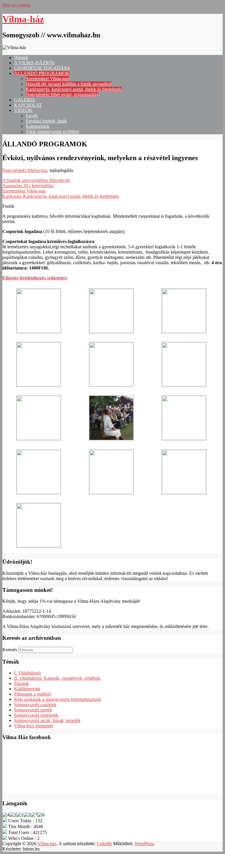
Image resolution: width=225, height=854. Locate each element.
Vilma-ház (23, 19)
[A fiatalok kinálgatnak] (184, 384)
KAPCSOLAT (28, 105)
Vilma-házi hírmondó (33, 725)
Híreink (21, 57)
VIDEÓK (23, 110)
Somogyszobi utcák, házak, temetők (47, 720)
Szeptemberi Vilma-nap (47, 78)
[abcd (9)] (38, 545)
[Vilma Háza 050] (184, 438)
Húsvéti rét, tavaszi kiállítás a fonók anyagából (69, 83)
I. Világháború (27, 672)
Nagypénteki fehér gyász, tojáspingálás (62, 94)
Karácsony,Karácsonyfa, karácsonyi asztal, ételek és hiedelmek (60, 196)
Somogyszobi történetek (36, 715)
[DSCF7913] (38, 331)
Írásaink (21, 683)
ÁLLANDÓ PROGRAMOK (41, 73)
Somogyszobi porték (33, 709)
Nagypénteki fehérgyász (24, 170)
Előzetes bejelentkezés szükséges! (34, 277)
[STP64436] (38, 384)
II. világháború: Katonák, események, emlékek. (57, 678)
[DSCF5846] (111, 331)
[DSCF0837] (111, 438)
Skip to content (16, 4)
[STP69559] (38, 492)
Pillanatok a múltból (32, 693)
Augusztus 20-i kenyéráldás (28, 185)
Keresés (9, 649)
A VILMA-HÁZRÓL (34, 62)
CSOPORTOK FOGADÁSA (42, 68)
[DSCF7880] (184, 331)
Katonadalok (38, 126)
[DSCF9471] (184, 492)
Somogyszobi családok (35, 704)
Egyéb (32, 115)
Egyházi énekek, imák (46, 120)
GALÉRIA (24, 99)
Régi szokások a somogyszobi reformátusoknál (57, 699)
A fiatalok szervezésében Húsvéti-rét (36, 180)
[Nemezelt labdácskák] (111, 492)
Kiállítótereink (27, 688)
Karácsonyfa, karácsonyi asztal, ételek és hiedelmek (73, 89)
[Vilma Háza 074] (38, 438)
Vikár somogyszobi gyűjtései (52, 131)
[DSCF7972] (111, 384)
